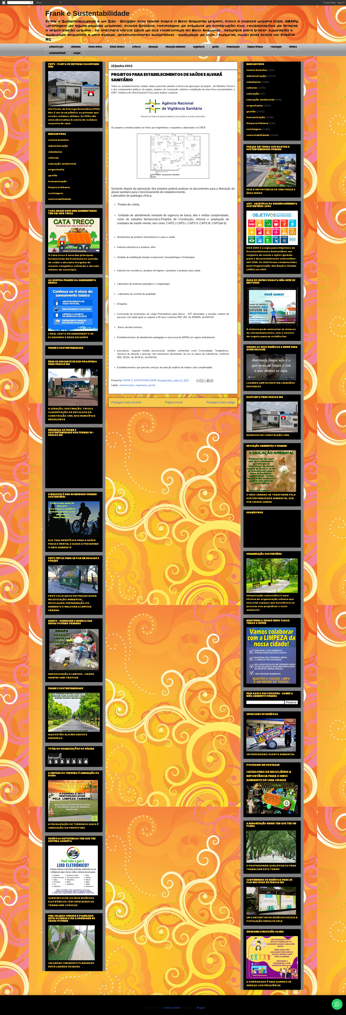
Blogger (201, 1007)
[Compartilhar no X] (205, 380)
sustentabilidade (57, 53)
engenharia (199, 46)
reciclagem (276, 46)
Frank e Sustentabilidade (87, 13)
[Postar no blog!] (201, 380)
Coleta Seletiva (117, 46)
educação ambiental (175, 46)
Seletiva (293, 46)
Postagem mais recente (126, 402)
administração (56, 46)
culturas (136, 46)
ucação (76, 53)
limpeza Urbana (255, 46)
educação (153, 46)
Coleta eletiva (95, 46)
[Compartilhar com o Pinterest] (212, 380)
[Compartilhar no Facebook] (208, 380)
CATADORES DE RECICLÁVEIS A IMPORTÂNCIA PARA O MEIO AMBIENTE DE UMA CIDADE (268, 776)
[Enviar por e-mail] (198, 380)
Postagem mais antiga (220, 402)
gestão (215, 46)
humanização (233, 46)
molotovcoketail (172, 1007)
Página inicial (174, 402)
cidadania (76, 46)
